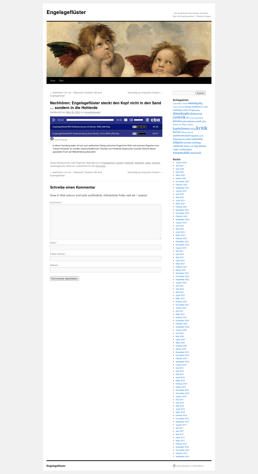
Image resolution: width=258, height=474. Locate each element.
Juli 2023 (179, 250)
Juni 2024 (180, 225)
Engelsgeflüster (66, 12)
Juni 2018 (180, 402)
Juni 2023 (180, 254)
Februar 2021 (181, 317)
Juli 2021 (179, 311)
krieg (193, 128)
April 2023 (180, 260)
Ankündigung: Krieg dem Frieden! (145, 92)
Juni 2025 (180, 194)
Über (61, 80)
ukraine (202, 145)
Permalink (100, 165)
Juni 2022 (180, 288)
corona (177, 110)
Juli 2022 (179, 285)
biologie (188, 106)
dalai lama (195, 110)
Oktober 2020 (181, 323)
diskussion (196, 114)
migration (194, 135)
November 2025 (182, 181)
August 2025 (181, 190)
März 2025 (180, 203)
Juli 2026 (179, 165)
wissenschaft (181, 152)
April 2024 (180, 232)
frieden (177, 121)
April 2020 (180, 339)
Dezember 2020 (182, 320)
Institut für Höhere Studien (183, 124)
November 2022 (182, 276)
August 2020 (181, 329)
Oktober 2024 (181, 216)
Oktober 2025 (181, 184)
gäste (204, 121)
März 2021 (180, 314)
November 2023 (182, 244)
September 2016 (182, 456)
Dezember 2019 (182, 352)
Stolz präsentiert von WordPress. (190, 465)
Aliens (184, 103)
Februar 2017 (181, 443)
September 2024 (182, 219)
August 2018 (181, 396)
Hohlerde (129, 162)
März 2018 (180, 412)
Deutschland (109, 162)
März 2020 (180, 342)
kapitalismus (181, 128)
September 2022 (182, 279)
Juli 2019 (179, 367)
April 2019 (180, 377)
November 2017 (182, 418)
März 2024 (180, 235)
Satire (148, 162)
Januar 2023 (181, 269)
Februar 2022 (181, 301)
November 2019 (182, 355)
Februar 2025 (181, 206)
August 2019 (181, 364)
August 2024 (181, 222)
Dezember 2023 (182, 241)
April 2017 (180, 437)
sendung (156, 162)
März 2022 (180, 298)
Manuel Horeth (187, 132)
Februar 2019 (181, 383)
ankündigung (195, 103)
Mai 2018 (180, 405)
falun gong (194, 118)
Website (54, 265)
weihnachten (186, 149)
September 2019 (182, 361)
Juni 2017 (180, 431)
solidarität (178, 145)
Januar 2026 (181, 178)
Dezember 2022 (182, 273)
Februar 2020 (181, 345)
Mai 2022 (180, 292)
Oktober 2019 (181, 358)
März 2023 (180, 263)
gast (184, 121)
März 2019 (180, 380)
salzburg (196, 142)
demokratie (181, 113)
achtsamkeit (177, 103)
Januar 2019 (181, 386)
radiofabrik (197, 139)
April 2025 (180, 200)
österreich (139, 162)
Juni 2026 (180, 168)
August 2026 (181, 162)
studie (191, 146)
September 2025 (182, 187)
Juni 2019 (180, 371)
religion (178, 142)
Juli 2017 (179, 427)
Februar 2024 (181, 238)
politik (188, 139)
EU (187, 117)
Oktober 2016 (181, 453)
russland (187, 142)
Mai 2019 (180, 374)
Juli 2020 (179, 333)
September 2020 (182, 326)
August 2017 (181, 424)
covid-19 (186, 110)
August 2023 (181, 247)
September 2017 (182, 421)
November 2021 (182, 304)
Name (53, 242)
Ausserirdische (178, 107)
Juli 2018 (179, 399)
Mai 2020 (180, 336)
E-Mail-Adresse (58, 253)
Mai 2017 (180, 434)
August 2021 (181, 307)
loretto (177, 132)
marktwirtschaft (181, 135)
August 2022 (181, 282)
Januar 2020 (181, 348)
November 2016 (182, 450)
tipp (196, 145)
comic (205, 106)
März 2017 (180, 440)
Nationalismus (179, 139)
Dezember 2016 (182, 446)
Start (52, 80)
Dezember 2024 (182, 209)
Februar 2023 (181, 266)
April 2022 (180, 295)
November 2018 (182, 393)
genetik (198, 121)
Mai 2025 (180, 197)
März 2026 (180, 175)
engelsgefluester (93, 112)
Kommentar (56, 202)
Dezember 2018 (182, 390)
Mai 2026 (180, 171)
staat (186, 145)
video (176, 149)
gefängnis (191, 121)
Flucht (200, 118)
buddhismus (197, 106)
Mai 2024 (180, 228)
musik (201, 135)
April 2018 (180, 408)
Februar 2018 (181, 415)
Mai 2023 (180, 257)
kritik (202, 127)
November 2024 (182, 213)
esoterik (120, 162)
